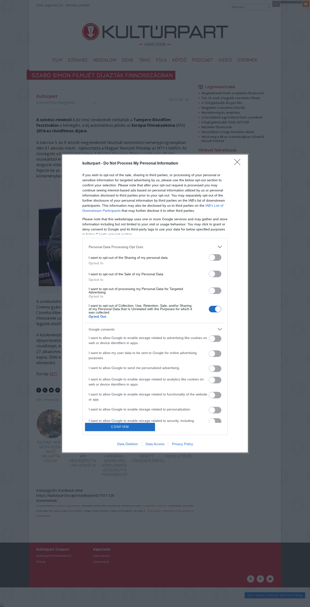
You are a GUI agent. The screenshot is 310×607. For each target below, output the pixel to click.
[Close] (238, 163)
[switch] (215, 257)
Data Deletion (127, 444)
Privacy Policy (182, 444)
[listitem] (155, 246)
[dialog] (155, 303)
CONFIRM (120, 427)
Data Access (155, 444)
